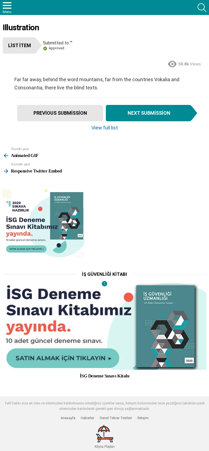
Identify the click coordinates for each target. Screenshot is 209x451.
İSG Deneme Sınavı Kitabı (105, 376)
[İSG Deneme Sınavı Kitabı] (104, 326)
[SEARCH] (202, 7)
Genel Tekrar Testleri (116, 418)
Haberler (87, 418)
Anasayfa (68, 418)
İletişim (143, 418)
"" (71, 43)
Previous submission (60, 113)
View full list (104, 128)
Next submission (149, 113)
